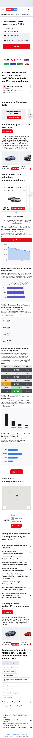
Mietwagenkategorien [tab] (9, 675)
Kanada (23, 734)
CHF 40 (18, 24)
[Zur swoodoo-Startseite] (12, 9)
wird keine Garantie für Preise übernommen (16, 715)
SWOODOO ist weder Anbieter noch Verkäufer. (14, 721)
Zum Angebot (15, 168)
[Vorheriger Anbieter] (4, 507)
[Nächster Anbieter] (28, 507)
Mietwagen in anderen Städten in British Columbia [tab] (15, 680)
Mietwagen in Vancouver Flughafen (12, 706)
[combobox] (8, 28)
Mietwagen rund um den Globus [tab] (12, 689)
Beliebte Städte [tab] (7, 697)
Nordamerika (16, 734)
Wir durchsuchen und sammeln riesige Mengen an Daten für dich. (15, 724)
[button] (3, 9)
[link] (14, 117)
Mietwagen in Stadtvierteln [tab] (11, 667)
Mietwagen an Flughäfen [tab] (10, 663)
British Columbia (9, 736)
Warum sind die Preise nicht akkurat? (15, 728)
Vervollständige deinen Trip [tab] (11, 693)
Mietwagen (8, 734)
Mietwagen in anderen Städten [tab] (12, 685)
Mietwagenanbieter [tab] (8, 671)
